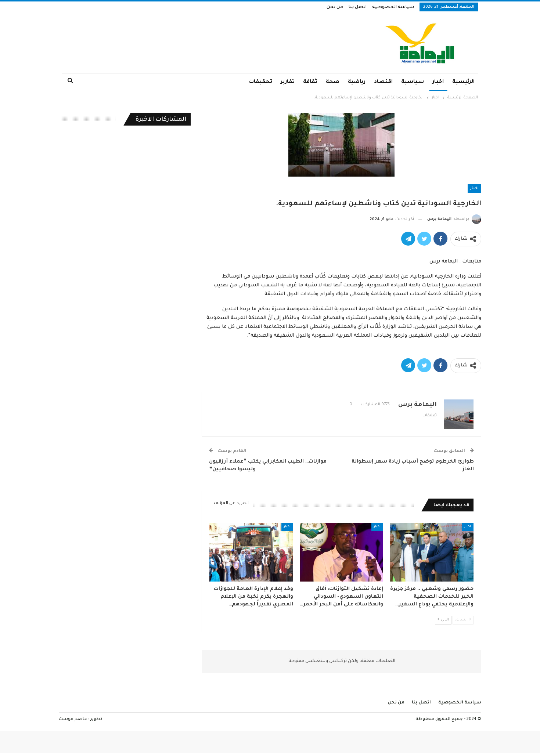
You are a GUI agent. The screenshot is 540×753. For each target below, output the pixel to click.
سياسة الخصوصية (393, 7)
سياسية (412, 82)
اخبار (438, 82)
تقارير (288, 82)
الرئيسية (463, 82)
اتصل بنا (358, 7)
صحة (332, 82)
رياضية (357, 82)
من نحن (335, 7)
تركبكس (337, 661)
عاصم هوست (73, 719)
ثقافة (310, 82)
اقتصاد (383, 82)
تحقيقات (260, 82)
